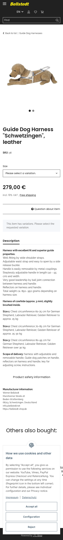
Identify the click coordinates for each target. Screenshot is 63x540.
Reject (31, 526)
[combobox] (31, 173)
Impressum (12, 497)
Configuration (31, 516)
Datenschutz (29, 497)
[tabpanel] (31, 74)
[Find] (57, 20)
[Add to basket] (5, 43)
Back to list (11, 33)
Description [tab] (11, 241)
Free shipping (28, 195)
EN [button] (18, 12)
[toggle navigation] (4, 2)
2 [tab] (33, 111)
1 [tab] (30, 111)
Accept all (31, 506)
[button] (28, 11)
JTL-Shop (37, 535)
